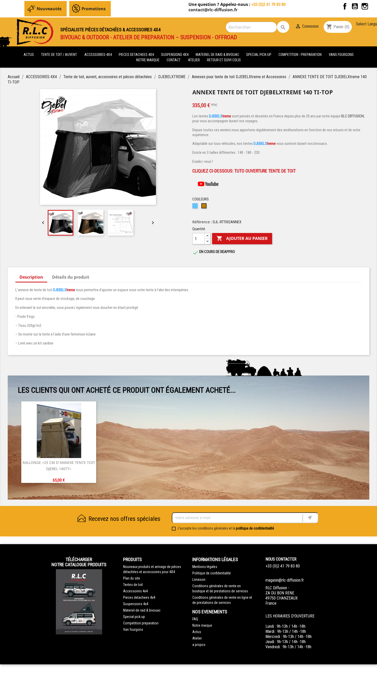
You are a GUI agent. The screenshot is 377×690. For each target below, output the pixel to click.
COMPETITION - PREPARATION (300, 55)
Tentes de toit (133, 585)
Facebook (344, 6)
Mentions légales (204, 567)
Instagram (364, 6)
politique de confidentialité (255, 528)
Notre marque (148, 60)
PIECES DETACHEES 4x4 (137, 55)
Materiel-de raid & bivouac (142, 610)
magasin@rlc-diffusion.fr (284, 580)
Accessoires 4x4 (135, 591)
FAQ (195, 619)
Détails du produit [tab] (70, 277)
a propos (198, 645)
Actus (196, 632)
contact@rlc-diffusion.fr (212, 10)
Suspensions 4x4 (135, 604)
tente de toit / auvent (59, 55)
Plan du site (131, 578)
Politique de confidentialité (211, 573)
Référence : (202, 221)
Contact (174, 60)
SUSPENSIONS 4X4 (175, 55)
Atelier (194, 60)
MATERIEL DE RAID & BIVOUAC (218, 55)
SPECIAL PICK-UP (259, 55)
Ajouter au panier (242, 238)
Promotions (94, 9)
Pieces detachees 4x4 (139, 597)
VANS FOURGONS (341, 55)
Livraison (198, 579)
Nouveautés (49, 9)
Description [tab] (31, 277)
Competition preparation (140, 623)
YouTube (354, 6)
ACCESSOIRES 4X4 (98, 55)
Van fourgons (133, 629)
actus (29, 55)
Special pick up (134, 617)
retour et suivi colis (224, 60)
